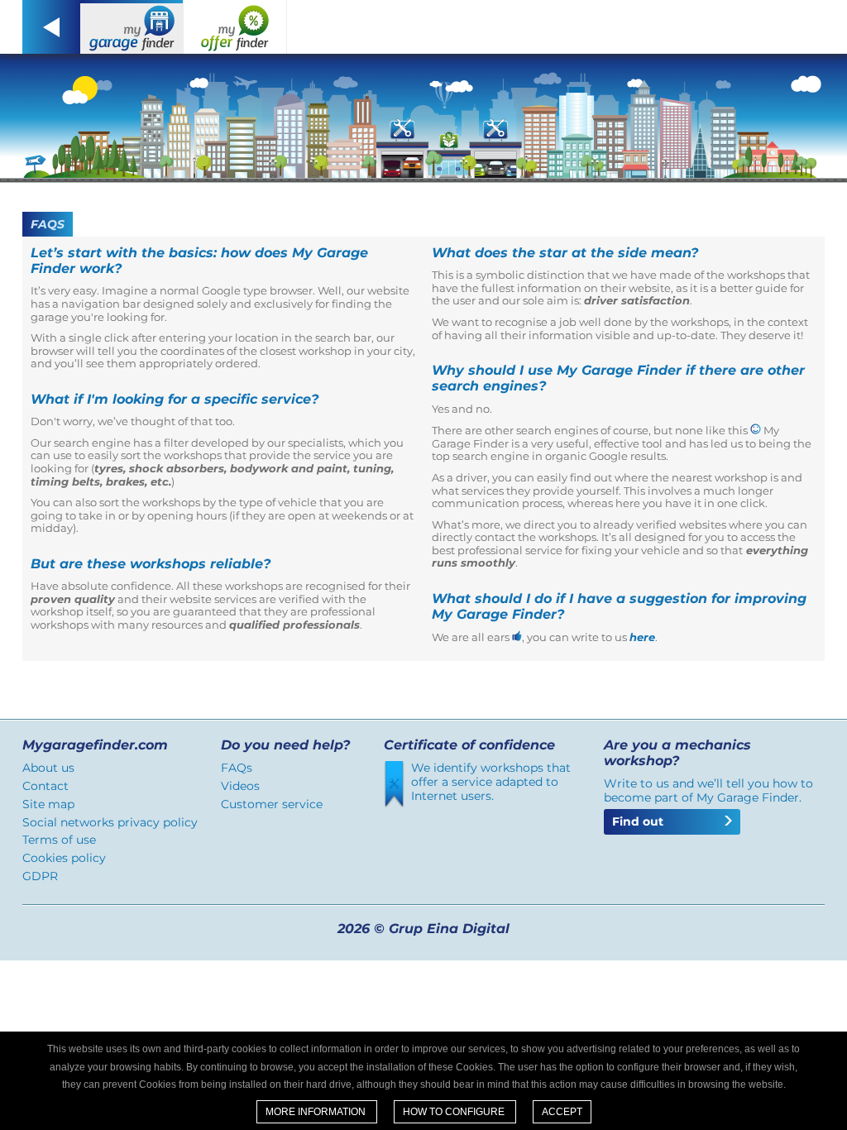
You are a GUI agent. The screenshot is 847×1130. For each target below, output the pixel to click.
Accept (562, 1112)
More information (317, 1112)
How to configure (455, 1112)
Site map (48, 804)
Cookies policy (64, 857)
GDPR (40, 876)
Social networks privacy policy (110, 822)
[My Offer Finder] (235, 27)
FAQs (236, 767)
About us (48, 767)
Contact (45, 785)
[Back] (51, 27)
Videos (240, 785)
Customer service (272, 804)
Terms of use (59, 839)
